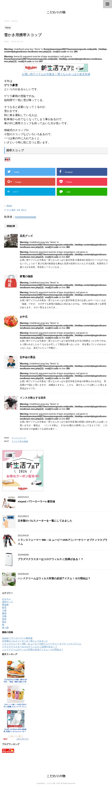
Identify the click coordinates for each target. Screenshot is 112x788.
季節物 (9, 206)
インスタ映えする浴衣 (33, 397)
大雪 (18, 210)
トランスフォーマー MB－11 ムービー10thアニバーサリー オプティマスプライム (41, 644)
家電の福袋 (26, 276)
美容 (4, 619)
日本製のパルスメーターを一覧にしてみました (45, 520)
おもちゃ (6, 599)
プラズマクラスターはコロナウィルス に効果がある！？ (50, 559)
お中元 (24, 316)
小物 (4, 610)
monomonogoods (25, 216)
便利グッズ (7, 602)
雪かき (23, 210)
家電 (4, 607)
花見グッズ (26, 235)
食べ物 (5, 627)
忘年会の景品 (27, 357)
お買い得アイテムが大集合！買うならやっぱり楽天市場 (56, 74)
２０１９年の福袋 (20, 441)
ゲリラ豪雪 (11, 210)
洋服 (4, 616)
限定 (4, 622)
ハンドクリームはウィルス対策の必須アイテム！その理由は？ (54, 578)
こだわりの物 (56, 12)
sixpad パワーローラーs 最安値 (36, 501)
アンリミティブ (19, 438)
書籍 (4, 613)
